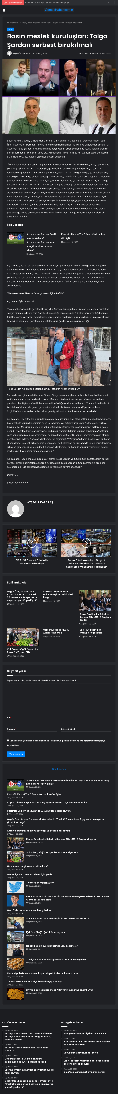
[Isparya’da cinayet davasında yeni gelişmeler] (15, 950)
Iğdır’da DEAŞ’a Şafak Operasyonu (45, 932)
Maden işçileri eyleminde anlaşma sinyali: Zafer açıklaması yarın (43, 973)
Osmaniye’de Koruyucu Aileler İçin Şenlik (56, 631)
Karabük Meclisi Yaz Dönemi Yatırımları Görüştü (34, 794)
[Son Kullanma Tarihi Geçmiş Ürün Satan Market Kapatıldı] (15, 922)
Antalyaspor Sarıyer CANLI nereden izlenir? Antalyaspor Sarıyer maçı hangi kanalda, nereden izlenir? (41, 242)
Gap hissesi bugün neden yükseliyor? (27, 866)
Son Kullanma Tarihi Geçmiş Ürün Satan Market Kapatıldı (58, 918)
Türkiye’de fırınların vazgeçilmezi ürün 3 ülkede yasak (56, 959)
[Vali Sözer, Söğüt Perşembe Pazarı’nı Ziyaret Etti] (23, 637)
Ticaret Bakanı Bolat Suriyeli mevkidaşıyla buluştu (35, 981)
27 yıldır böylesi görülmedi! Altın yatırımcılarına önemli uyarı (60, 989)
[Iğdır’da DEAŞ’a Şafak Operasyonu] (15, 936)
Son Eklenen (59, 769)
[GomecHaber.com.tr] (59, 10)
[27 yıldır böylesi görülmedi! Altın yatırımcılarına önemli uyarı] (15, 994)
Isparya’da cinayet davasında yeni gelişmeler (52, 945)
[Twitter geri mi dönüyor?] (15, 887)
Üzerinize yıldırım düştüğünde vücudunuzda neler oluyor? (39, 810)
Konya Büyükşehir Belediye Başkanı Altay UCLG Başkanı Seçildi (95, 617)
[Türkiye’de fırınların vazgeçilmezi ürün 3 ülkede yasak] (15, 964)
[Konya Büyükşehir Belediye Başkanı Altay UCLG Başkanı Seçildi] (95, 600)
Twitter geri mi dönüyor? (40, 882)
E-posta (11, 729)
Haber (23, 22)
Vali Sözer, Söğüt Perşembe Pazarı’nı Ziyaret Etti (22, 651)
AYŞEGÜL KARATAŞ (21, 53)
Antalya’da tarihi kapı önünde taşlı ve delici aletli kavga (58, 594)
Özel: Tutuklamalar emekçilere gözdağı (90, 631)
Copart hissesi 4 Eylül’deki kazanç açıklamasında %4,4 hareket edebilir (58, 2)
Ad (9, 717)
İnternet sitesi (68, 729)
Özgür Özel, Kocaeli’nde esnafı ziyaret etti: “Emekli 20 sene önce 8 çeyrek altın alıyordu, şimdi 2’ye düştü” (22, 596)
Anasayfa (13, 22)
